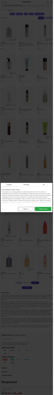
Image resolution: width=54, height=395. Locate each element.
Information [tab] (26, 184)
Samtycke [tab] (9, 184)
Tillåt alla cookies (43, 209)
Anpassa (25, 209)
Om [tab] (44, 184)
